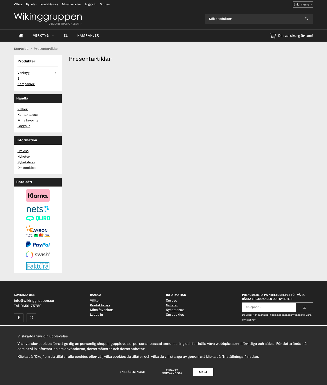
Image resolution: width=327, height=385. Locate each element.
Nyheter (31, 4)
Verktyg (41, 35)
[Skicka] (304, 307)
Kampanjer (88, 35)
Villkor (18, 4)
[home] (21, 36)
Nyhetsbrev (26, 162)
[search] (306, 19)
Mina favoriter (71, 4)
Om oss (105, 4)
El (66, 35)
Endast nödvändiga (172, 372)
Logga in (90, 4)
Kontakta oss (49, 4)
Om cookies (26, 168)
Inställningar (132, 372)
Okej (203, 372)
